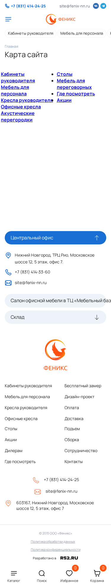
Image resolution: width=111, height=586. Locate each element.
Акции (64, 100)
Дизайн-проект (79, 396)
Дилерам (13, 450)
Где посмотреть (76, 93)
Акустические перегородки (18, 116)
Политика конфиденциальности (56, 549)
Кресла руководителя (27, 100)
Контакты (74, 461)
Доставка (74, 418)
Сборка (72, 439)
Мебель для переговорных (74, 83)
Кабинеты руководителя (30, 33)
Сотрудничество (81, 450)
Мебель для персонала (81, 33)
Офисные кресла (21, 106)
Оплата (72, 407)
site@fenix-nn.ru (74, 6)
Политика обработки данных (53, 541)
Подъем (72, 428)
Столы (65, 74)
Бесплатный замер (83, 385)
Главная (11, 46)
